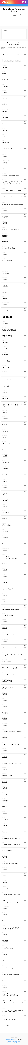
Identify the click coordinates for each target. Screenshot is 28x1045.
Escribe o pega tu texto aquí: (8, 28)
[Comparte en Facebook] (25, 2)
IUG (6, 2)
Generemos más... (14, 4)
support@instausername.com (14, 1041)
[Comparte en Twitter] (23, 2)
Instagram (18, 1042)
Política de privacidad (11, 1039)
